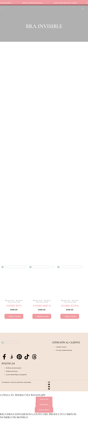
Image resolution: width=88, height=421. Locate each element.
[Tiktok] (27, 356)
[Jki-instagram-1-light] (11, 356)
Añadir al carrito (14, 316)
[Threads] (34, 356)
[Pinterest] (19, 356)
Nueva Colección (15, 301)
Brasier (9, 300)
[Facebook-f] (4, 356)
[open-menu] (68, 9)
